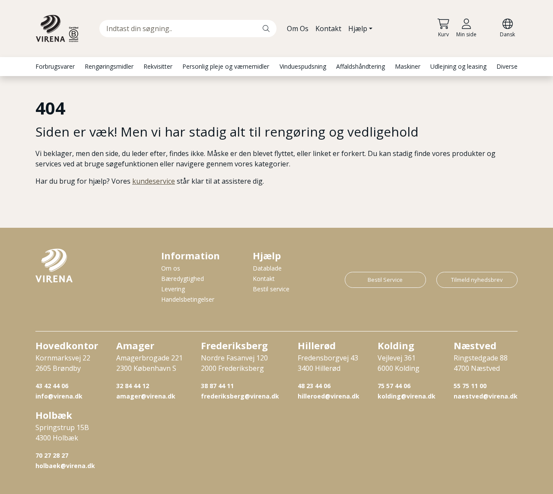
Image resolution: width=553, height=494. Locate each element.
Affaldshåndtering (360, 66)
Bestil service (271, 289)
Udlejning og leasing (458, 66)
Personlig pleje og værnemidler (225, 66)
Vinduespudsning (303, 66)
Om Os (297, 28)
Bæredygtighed (182, 278)
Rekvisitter (157, 66)
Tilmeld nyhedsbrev (477, 280)
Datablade (267, 268)
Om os (170, 268)
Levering (173, 289)
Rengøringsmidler (109, 66)
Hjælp (357, 28)
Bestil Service (385, 280)
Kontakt (328, 28)
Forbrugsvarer (55, 66)
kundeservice (153, 181)
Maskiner (407, 66)
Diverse (507, 66)
